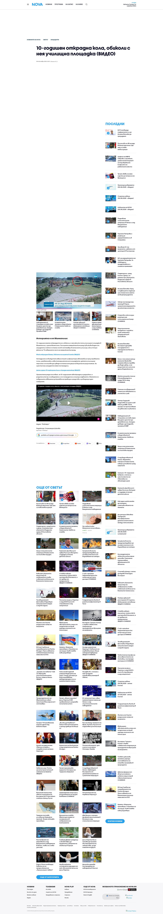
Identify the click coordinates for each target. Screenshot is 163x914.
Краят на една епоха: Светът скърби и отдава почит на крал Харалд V (44, 748)
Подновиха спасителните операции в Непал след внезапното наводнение (92, 506)
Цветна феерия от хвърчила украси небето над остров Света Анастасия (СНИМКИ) (125, 776)
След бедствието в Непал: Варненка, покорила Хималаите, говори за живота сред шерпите (127, 461)
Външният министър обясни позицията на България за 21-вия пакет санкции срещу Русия (45, 795)
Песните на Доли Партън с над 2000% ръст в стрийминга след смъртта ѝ (68, 602)
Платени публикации (31, 907)
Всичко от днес (32, 892)
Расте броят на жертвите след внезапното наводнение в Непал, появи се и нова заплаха (45, 843)
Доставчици (70, 905)
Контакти (76, 905)
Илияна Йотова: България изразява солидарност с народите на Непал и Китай (126, 348)
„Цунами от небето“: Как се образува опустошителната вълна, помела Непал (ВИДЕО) (45, 675)
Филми (67, 897)
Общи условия (83, 905)
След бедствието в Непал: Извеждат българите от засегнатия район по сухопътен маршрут (90, 771)
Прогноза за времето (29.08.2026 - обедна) (126, 186)
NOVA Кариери (87, 892)
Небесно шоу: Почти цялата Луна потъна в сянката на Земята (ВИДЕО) (44, 770)
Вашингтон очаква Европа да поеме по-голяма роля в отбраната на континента (67, 819)
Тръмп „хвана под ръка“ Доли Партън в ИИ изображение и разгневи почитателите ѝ (68, 700)
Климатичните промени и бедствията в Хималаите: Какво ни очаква (68, 529)
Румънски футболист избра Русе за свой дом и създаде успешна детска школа (68, 553)
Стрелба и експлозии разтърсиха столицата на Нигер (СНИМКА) (126, 318)
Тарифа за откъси (62, 905)
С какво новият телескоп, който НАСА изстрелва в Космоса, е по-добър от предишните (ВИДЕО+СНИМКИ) (68, 578)
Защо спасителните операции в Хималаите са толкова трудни (45, 552)
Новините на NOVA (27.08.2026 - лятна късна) (125, 694)
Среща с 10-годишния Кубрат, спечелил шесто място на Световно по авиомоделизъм (126, 477)
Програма (59, 4)
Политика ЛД (100, 905)
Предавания (68, 892)
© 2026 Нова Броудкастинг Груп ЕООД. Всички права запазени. (41, 910)
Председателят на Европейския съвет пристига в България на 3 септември (45, 700)
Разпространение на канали (49, 905)
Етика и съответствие (120, 905)
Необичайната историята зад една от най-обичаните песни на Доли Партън (68, 867)
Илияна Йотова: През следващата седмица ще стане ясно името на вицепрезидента (126, 291)
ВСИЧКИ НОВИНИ (115, 821)
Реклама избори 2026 (37, 905)
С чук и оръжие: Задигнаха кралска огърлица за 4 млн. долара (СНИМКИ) (89, 576)
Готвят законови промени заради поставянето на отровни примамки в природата (125, 761)
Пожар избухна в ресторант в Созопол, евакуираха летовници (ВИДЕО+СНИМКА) (126, 601)
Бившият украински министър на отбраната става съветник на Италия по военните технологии (45, 577)
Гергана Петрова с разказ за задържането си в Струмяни (125, 237)
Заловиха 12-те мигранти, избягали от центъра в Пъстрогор (126, 249)
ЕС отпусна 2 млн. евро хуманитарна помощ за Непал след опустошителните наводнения (91, 701)
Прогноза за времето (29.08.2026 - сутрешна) (126, 532)
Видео (29, 897)
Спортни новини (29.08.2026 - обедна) (126, 197)
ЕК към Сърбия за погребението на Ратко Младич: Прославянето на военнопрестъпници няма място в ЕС (45, 650)
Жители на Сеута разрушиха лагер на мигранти (44, 624)
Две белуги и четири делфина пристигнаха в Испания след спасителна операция (91, 818)
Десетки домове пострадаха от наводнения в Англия (90, 866)
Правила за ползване (109, 905)
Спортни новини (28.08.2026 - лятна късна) (125, 683)
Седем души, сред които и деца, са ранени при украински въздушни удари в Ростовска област (45, 529)
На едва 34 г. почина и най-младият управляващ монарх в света (90, 674)
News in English (87, 895)
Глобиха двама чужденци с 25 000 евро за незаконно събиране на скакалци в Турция (68, 842)
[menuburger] (28, 4)
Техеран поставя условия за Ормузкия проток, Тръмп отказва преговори (45, 818)
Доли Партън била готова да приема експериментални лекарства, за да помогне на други (89, 843)
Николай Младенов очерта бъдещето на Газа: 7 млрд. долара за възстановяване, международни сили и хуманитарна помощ (68, 676)
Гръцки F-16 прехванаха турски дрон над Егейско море (45, 724)
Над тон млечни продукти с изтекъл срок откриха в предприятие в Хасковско (125, 332)
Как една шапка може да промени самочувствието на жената (126, 504)
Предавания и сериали (53, 895)
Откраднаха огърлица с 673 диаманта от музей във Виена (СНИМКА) (68, 794)
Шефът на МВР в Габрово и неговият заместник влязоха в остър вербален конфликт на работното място (125, 161)
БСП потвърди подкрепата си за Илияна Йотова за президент (125, 133)
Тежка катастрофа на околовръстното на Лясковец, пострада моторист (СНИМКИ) (126, 658)
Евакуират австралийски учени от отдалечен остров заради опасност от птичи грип (68, 626)
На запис (69, 4)
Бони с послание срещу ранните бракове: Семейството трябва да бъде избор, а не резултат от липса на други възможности (126, 364)
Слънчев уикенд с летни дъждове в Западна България (127, 573)
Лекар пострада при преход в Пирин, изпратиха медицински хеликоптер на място (126, 305)
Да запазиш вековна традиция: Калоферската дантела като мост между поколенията (125, 518)
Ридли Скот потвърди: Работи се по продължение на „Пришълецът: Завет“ (45, 867)
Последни (30, 889)
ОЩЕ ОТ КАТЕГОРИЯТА (49, 877)
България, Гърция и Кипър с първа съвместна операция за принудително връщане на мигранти (91, 626)
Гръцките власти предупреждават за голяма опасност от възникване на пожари (90, 553)
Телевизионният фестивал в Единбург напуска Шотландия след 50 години (44, 602)
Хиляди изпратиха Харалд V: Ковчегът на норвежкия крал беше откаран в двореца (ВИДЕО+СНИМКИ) (90, 650)
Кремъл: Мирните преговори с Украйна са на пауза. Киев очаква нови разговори (68, 649)
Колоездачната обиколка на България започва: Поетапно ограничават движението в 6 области (126, 559)
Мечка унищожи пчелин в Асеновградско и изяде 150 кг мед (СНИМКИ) (126, 379)
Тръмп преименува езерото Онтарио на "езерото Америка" (67, 770)
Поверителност (91, 905)
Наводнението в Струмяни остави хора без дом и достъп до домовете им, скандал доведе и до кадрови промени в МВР (126, 421)
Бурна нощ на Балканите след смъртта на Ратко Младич (68, 747)
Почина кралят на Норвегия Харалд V (89, 793)
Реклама (29, 905)
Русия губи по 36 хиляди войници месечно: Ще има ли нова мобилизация (45, 505)
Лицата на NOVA (51, 892)
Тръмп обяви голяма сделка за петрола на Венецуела (67, 505)
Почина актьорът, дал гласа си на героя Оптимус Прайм (91, 747)
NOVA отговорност (89, 889)
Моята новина (31, 895)
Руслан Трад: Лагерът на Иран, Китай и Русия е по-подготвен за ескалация (91, 724)
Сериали (67, 895)
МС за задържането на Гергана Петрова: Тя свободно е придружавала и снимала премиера (127, 262)
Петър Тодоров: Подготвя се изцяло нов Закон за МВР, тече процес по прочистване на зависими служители (127, 404)
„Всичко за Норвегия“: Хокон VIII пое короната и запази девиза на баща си (68, 725)
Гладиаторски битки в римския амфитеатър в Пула (91, 601)
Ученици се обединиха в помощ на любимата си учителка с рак (127, 391)
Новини (49, 4)
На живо (79, 4)
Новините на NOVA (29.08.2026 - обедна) (126, 208)
